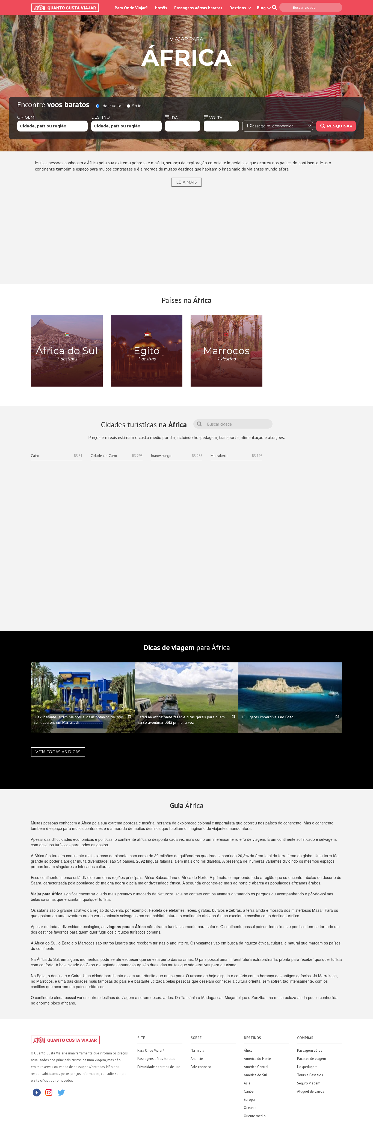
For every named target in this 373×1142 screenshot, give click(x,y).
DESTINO (100, 117)
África (248, 1050)
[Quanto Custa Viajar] (68, 7)
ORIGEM (25, 117)
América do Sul (255, 1075)
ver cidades (68, 376)
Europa (249, 1099)
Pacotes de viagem (311, 1058)
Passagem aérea (309, 1050)
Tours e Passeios (310, 1075)
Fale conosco (201, 1067)
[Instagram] (49, 1092)
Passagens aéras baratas (156, 1058)
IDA (173, 117)
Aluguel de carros (310, 1091)
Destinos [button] (238, 7)
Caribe (249, 1091)
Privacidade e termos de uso (158, 1067)
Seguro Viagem (308, 1083)
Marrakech (236, 455)
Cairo (56, 455)
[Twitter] (61, 1092)
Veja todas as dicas (58, 751)
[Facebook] (36, 1092)
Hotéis (161, 7)
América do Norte (257, 1058)
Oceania (250, 1107)
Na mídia (197, 1050)
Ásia (247, 1083)
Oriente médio (255, 1116)
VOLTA (215, 117)
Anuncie (197, 1058)
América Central (256, 1067)
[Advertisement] (186, 233)
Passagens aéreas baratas (198, 7)
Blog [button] (262, 7)
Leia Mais (186, 182)
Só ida (138, 105)
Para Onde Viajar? (131, 7)
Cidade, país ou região (43, 126)
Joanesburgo (176, 455)
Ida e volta (111, 105)
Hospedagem (307, 1067)
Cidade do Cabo (116, 455)
